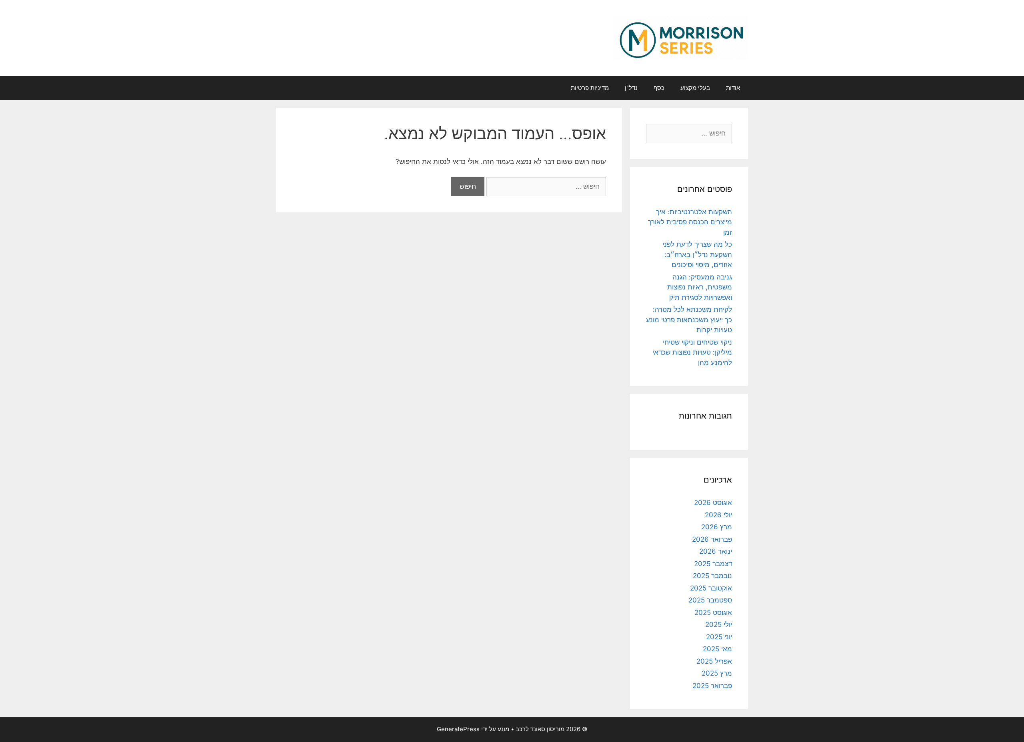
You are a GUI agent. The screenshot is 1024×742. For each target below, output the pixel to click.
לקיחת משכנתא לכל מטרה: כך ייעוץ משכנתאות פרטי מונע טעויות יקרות (689, 319)
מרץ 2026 (716, 527)
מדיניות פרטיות (590, 88)
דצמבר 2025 (713, 564)
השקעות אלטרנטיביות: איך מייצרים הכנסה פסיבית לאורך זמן (690, 222)
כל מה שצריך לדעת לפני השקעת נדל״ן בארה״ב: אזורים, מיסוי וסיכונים (697, 254)
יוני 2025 (719, 637)
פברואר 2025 (712, 686)
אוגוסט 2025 (713, 612)
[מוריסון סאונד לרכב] (680, 38)
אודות (733, 88)
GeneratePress (458, 729)
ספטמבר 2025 (710, 600)
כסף (659, 88)
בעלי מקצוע (695, 88)
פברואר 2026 (712, 539)
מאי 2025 (717, 649)
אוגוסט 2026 (713, 503)
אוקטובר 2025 (711, 588)
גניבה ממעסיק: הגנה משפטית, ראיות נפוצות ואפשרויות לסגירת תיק (699, 287)
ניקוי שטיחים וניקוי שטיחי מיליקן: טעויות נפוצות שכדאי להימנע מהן (692, 352)
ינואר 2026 (715, 551)
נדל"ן (631, 88)
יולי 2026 (718, 515)
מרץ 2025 (717, 673)
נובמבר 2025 (712, 576)
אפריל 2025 (714, 661)
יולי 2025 (718, 624)
